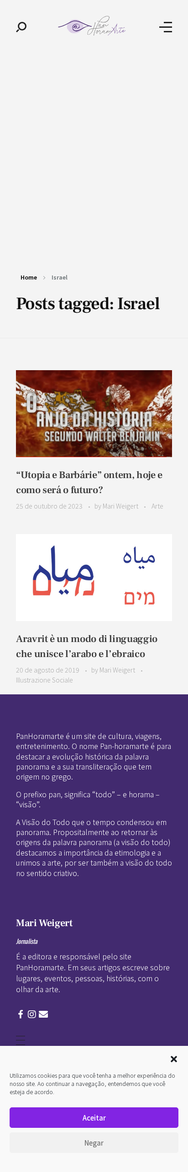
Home (29, 277)
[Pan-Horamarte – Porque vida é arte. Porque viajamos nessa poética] (93, 26)
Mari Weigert (121, 505)
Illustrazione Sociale (44, 679)
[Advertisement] (94, 152)
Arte (157, 505)
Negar (94, 1142)
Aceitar (94, 1117)
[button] (173, 1057)
